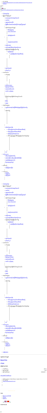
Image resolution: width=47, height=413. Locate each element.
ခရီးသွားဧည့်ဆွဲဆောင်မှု (10, 155)
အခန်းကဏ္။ (8, 45)
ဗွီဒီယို (6, 100)
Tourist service (6, 154)
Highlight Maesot (8, 85)
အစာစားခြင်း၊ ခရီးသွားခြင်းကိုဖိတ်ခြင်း (13, 157)
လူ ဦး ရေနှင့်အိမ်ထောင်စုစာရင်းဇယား (13, 47)
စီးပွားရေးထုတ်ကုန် (9, 162)
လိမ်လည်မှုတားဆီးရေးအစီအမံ (14, 131)
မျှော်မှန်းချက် (10, 51)
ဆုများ (6, 103)
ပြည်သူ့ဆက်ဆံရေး (9, 86)
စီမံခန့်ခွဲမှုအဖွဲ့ (11, 29)
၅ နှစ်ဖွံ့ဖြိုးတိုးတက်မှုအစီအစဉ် (16, 53)
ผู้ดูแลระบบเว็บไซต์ (7, 395)
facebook (4, 3)
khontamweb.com (11, 390)
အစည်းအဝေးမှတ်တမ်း (13, 41)
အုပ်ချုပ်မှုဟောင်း (11, 35)
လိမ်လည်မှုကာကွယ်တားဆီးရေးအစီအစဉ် (16, 129)
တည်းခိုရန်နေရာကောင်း (10, 160)
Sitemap (4, 397)
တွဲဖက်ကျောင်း (8, 68)
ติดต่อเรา (5, 398)
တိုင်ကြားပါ (7, 175)
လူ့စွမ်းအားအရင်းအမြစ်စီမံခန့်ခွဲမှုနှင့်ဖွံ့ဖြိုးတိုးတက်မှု (16, 107)
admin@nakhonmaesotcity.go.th (9, 381)
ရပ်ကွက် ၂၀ (7, 70)
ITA (6, 151)
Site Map (7, 172)
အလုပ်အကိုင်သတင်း (9, 88)
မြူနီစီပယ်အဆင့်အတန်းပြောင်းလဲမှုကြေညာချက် (15, 24)
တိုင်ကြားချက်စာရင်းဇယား (13, 133)
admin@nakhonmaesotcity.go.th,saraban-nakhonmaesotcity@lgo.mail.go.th (17, 2)
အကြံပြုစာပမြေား (9, 167)
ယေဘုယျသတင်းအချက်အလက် (12, 17)
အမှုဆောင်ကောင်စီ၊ (9, 22)
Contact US (7, 173)
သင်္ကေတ (7, 20)
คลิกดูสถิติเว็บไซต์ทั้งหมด (5, 375)
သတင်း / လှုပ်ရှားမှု (9, 91)
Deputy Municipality (12, 31)
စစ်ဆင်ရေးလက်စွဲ (9, 127)
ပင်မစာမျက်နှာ (6, 13)
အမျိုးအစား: (5, 352)
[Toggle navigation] (0, 11)
